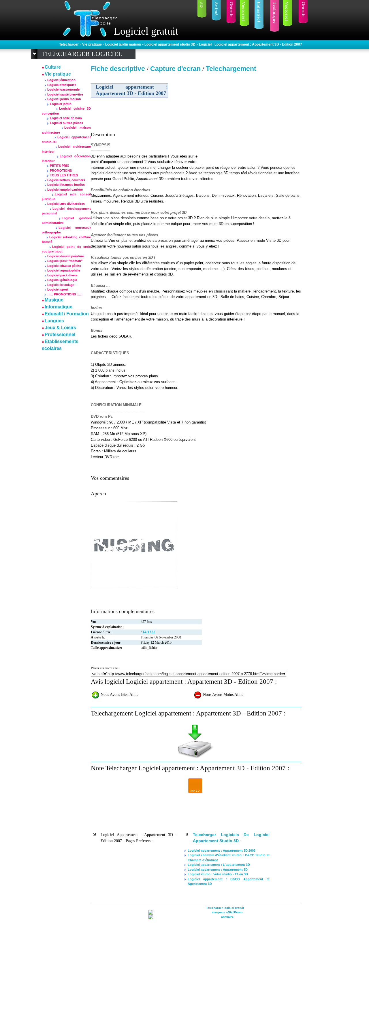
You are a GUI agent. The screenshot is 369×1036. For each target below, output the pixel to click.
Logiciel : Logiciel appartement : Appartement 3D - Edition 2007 (250, 44)
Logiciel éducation (61, 80)
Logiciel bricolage (60, 284)
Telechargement (231, 68)
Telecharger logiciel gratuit (225, 907)
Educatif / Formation (67, 313)
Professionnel (60, 334)
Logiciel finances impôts (66, 184)
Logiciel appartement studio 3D (170, 44)
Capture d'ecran (176, 68)
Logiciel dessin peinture (65, 256)
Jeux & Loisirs (60, 327)
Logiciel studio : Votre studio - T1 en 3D (218, 874)
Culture (53, 67)
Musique (54, 299)
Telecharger (69, 44)
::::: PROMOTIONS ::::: (64, 294)
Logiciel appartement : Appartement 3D (218, 869)
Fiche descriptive (118, 68)
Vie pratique (92, 44)
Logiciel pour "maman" (64, 261)
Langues (54, 320)
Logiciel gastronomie (63, 89)
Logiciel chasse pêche (64, 265)
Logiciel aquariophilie (63, 270)
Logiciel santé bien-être (65, 94)
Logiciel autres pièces (66, 123)
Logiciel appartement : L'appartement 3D (219, 864)
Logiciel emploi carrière (65, 189)
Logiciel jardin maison (123, 44)
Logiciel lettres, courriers (66, 180)
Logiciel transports (61, 85)
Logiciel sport (57, 289)
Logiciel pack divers (62, 275)
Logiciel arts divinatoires (66, 203)
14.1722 (148, 632)
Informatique (58, 306)
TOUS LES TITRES (64, 175)
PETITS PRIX (59, 165)
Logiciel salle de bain (66, 118)
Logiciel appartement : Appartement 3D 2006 (221, 850)
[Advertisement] (251, 115)
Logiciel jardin (60, 104)
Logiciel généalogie (62, 280)
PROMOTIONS (61, 170)
